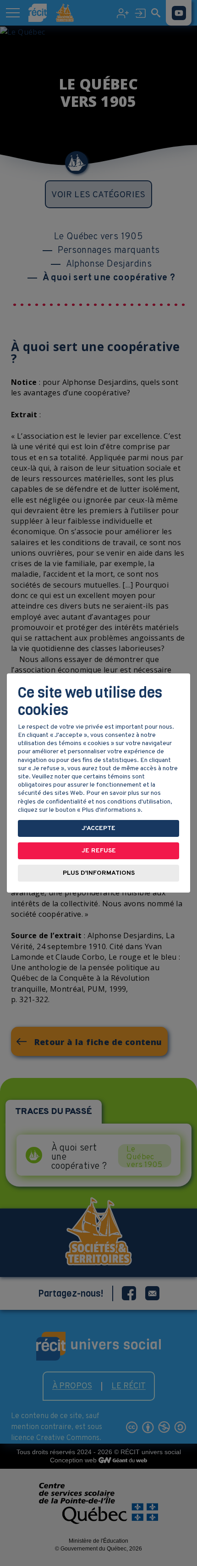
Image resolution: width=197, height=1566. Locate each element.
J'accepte (98, 828)
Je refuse (99, 851)
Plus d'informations (99, 873)
